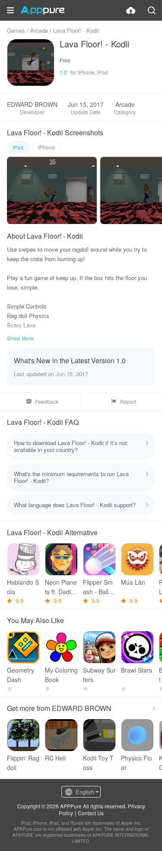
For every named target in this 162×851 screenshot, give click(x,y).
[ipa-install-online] (131, 10)
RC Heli (55, 758)
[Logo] (42, 10)
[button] (10, 10)
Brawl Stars (136, 670)
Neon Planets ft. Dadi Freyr (61, 587)
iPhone (46, 147)
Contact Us (91, 813)
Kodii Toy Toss (98, 763)
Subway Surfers (99, 675)
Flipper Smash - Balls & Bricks (98, 587)
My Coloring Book (61, 675)
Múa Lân (133, 582)
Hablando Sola (23, 587)
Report (128, 401)
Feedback (46, 401)
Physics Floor (136, 763)
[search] (151, 10)
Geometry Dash (20, 675)
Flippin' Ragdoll (23, 763)
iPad (18, 147)
